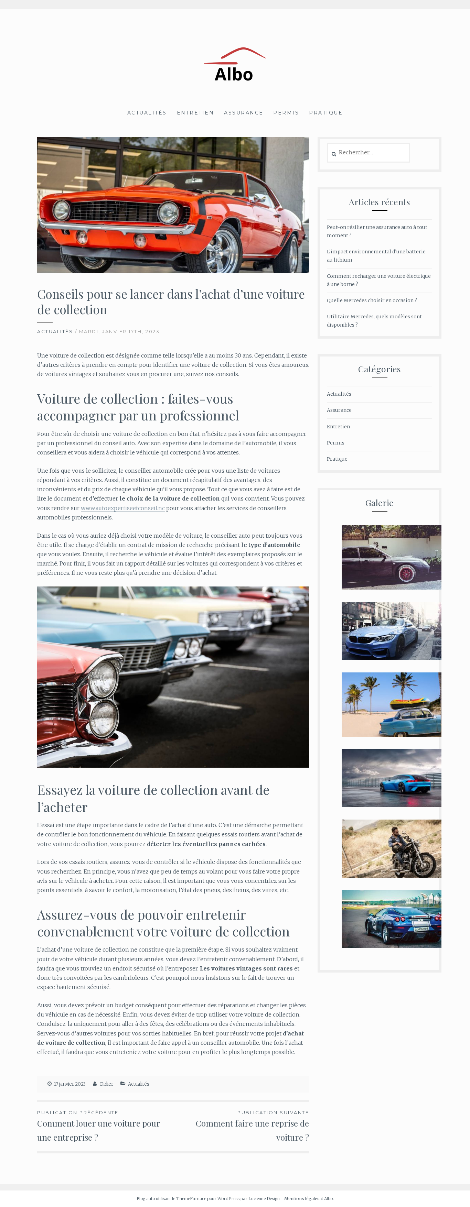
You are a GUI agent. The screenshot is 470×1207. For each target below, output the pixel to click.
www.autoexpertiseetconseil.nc (123, 508)
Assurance (244, 113)
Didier (106, 1084)
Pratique (326, 113)
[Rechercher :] (368, 153)
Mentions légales (302, 1198)
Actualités (147, 113)
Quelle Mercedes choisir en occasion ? (372, 300)
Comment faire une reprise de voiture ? (252, 1126)
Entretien (195, 113)
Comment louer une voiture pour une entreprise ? (98, 1126)
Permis (286, 113)
